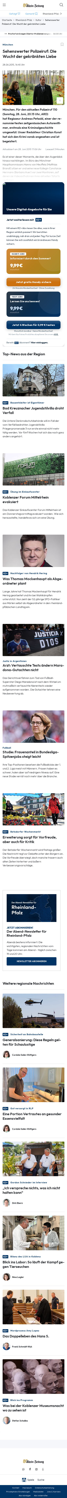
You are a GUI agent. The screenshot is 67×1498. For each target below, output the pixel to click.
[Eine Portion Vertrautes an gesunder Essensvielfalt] (33, 1084)
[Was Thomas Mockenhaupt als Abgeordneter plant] (33, 550)
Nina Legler (18, 1277)
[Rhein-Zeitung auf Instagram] (36, 1469)
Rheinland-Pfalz (24, 20)
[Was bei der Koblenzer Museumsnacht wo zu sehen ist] (33, 1376)
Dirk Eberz (17, 1203)
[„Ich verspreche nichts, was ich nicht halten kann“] (33, 1158)
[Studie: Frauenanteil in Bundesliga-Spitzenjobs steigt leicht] (33, 726)
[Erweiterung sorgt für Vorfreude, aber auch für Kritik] (33, 809)
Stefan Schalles (20, 1420)
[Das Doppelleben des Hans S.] (33, 1306)
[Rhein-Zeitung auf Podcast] (43, 1469)
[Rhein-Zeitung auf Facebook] (30, 1469)
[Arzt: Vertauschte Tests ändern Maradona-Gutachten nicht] (33, 639)
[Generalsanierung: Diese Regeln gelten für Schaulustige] (33, 1010)
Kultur (38, 20)
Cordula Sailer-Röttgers (24, 1055)
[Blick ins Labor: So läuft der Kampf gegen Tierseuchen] (33, 1232)
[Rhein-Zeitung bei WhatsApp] (23, 1469)
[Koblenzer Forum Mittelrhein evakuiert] (33, 469)
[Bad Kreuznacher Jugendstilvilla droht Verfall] (33, 380)
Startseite (7, 20)
